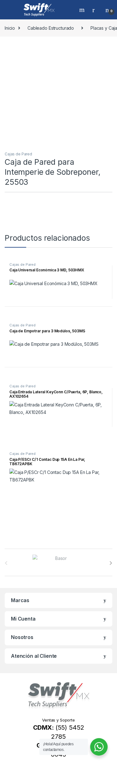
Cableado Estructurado (50, 28)
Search (82, 9)
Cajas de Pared (18, 154)
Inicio (10, 28)
